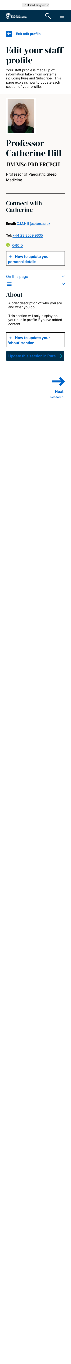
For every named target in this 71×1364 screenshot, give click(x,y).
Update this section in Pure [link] (32, 356)
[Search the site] (48, 16)
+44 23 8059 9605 (27, 235)
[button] (35, 280)
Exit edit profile (28, 34)
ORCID (17, 245)
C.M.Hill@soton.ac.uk (33, 224)
